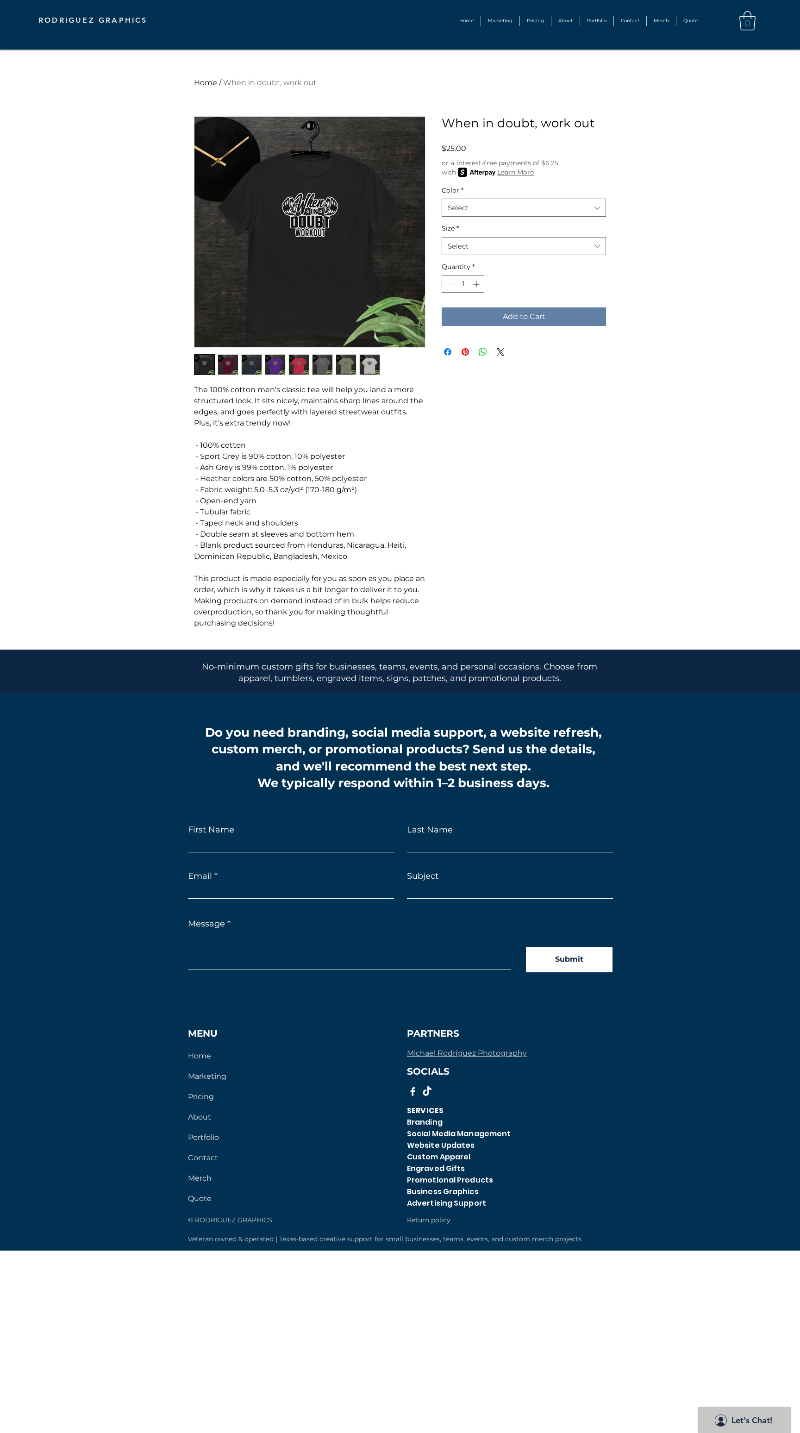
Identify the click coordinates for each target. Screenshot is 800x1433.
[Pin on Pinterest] (465, 351)
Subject (422, 876)
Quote (200, 1198)
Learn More (515, 172)
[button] (596, 21)
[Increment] (477, 284)
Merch (200, 1178)
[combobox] (524, 208)
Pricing (201, 1096)
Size (450, 228)
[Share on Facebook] (447, 351)
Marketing (207, 1076)
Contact (203, 1157)
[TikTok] (427, 1091)
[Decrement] (449, 284)
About (199, 1117)
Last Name (430, 830)
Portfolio (203, 1137)
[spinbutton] (463, 284)
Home (205, 82)
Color (452, 190)
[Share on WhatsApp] (482, 351)
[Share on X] (500, 351)
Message (206, 924)
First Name (211, 830)
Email (200, 876)
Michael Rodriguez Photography (467, 1053)
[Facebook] (413, 1091)
